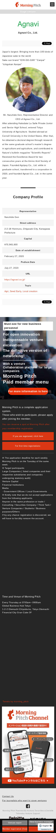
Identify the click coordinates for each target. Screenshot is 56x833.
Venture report (15, 823)
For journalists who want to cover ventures (24, 800)
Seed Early (15, 291)
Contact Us (8, 796)
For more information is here (28, 391)
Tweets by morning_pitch (16, 701)
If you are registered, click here (28, 436)
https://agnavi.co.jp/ (14, 279)
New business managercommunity (41, 823)
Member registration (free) (14, 829)
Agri (6, 291)
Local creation (30, 291)
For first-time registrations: (28, 446)
